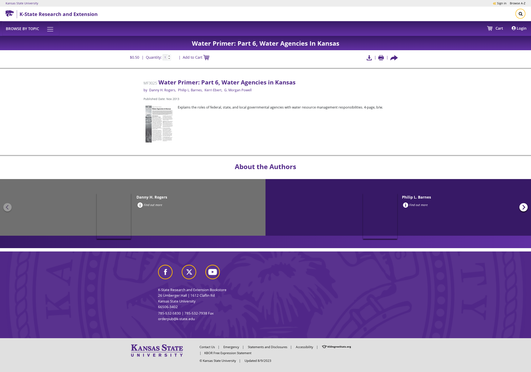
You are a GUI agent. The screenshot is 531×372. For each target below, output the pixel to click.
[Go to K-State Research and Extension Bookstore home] (11, 12)
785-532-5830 (169, 313)
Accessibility (304, 347)
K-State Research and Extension (58, 14)
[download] (369, 57)
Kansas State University (22, 3)
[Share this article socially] (394, 57)
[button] (30, 28)
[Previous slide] (7, 207)
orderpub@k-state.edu (176, 318)
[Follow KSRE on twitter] (193, 273)
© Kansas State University (218, 361)
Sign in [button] (500, 3)
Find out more (153, 205)
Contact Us (207, 347)
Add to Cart (193, 57)
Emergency (231, 347)
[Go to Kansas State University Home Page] (157, 350)
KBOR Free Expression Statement (227, 353)
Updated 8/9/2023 (258, 361)
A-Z (517, 3)
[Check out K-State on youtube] (216, 273)
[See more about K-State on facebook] (169, 273)
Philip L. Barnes (190, 90)
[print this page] (381, 57)
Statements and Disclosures (267, 347)
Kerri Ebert (213, 90)
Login (521, 28)
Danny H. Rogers (162, 90)
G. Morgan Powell (238, 90)
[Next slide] (523, 207)
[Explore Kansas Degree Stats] (336, 347)
